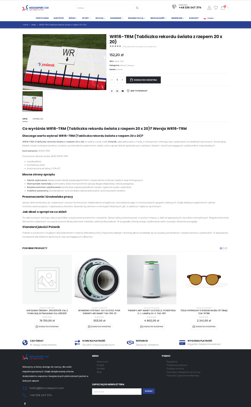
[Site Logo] (35, 8)
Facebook (112, 91)
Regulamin (172, 361)
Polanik (119, 69)
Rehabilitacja (135, 18)
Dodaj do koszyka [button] (49, 326)
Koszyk (100, 365)
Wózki (72, 18)
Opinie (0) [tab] (38, 119)
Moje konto (102, 361)
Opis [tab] (24, 119)
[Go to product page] (47, 279)
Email (122, 91)
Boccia (99, 18)
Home (25, 25)
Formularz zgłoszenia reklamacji (182, 375)
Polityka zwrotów (175, 368)
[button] (221, 248)
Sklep (33, 25)
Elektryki (59, 18)
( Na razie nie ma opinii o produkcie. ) (140, 46)
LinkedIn (117, 91)
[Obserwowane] (216, 8)
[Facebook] (25, 403)
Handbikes (115, 18)
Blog (99, 372)
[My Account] (209, 8)
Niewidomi (176, 18)
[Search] (137, 8)
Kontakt (194, 18)
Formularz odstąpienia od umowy (183, 372)
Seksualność (157, 18)
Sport (85, 18)
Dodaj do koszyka (145, 80)
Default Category (127, 65)
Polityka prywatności (176, 365)
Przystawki (42, 18)
